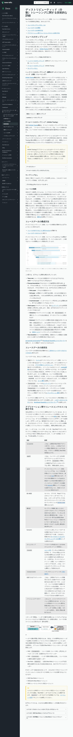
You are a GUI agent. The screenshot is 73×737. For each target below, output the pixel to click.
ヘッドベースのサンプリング (36, 61)
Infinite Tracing (44, 49)
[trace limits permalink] (37, 189)
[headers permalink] (34, 409)
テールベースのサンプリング (36, 65)
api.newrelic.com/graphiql (33, 340)
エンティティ (55, 305)
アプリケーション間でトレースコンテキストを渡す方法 (44, 33)
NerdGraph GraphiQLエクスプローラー (54, 340)
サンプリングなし (33, 68)
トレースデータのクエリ (35, 233)
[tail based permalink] (60, 122)
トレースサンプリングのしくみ (36, 25)
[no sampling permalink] (39, 175)
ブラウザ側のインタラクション (44, 365)
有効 (55, 416)
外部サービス (36, 332)
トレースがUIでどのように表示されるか (39, 230)
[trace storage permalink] (48, 347)
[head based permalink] (48, 74)
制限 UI (39, 217)
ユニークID (47, 550)
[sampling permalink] (48, 37)
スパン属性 (41, 381)
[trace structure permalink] (50, 221)
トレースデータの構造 (34, 28)
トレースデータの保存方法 (35, 30)
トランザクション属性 (53, 393)
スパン (38, 360)
